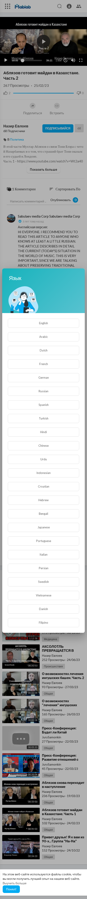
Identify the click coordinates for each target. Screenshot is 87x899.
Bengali (43, 513)
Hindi (43, 432)
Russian (43, 391)
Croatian (43, 486)
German (43, 377)
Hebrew (43, 500)
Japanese (43, 527)
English (43, 323)
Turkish (43, 418)
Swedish (43, 581)
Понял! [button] (11, 889)
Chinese (43, 445)
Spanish (44, 405)
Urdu (43, 459)
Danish (43, 609)
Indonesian (43, 473)
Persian (43, 568)
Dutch (44, 350)
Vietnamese (43, 595)
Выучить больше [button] (15, 883)
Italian (43, 554)
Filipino (43, 622)
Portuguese (43, 541)
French (43, 364)
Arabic (43, 336)
